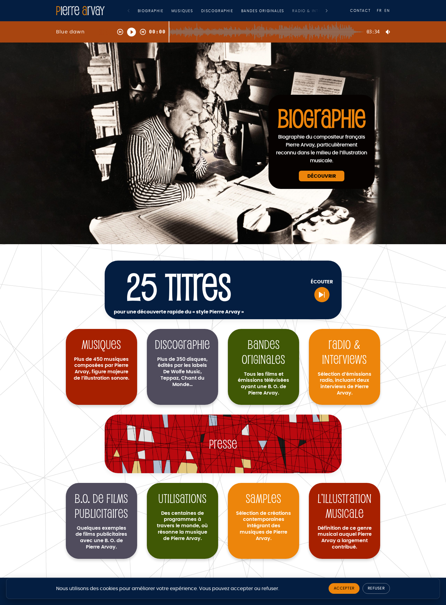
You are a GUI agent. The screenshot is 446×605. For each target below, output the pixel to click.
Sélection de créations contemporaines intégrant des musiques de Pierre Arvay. (263, 526)
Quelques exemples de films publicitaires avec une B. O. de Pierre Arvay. (101, 537)
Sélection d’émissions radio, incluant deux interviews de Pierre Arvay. (344, 383)
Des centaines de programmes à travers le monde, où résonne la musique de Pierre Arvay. (182, 526)
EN (387, 10)
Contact (360, 10)
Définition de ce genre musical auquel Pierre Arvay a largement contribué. (345, 537)
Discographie (217, 11)
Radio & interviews (314, 11)
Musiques (182, 11)
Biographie (151, 11)
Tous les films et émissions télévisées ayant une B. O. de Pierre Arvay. (263, 383)
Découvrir (321, 176)
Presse (223, 443)
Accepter (344, 588)
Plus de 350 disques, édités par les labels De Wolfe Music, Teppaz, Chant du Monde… (182, 372)
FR (379, 10)
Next (326, 11)
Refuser (376, 588)
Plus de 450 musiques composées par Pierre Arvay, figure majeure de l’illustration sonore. (101, 369)
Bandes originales (263, 11)
